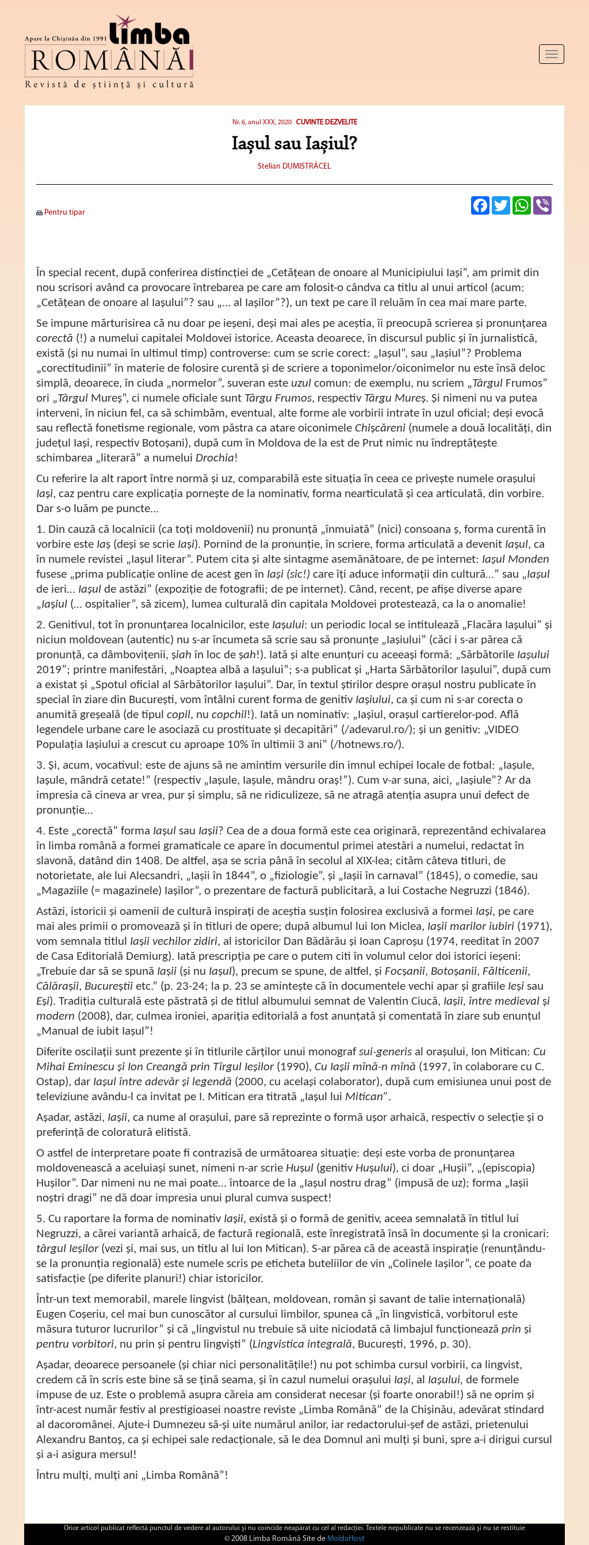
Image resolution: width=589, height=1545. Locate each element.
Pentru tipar (64, 212)
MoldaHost (346, 1539)
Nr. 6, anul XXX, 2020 (262, 122)
